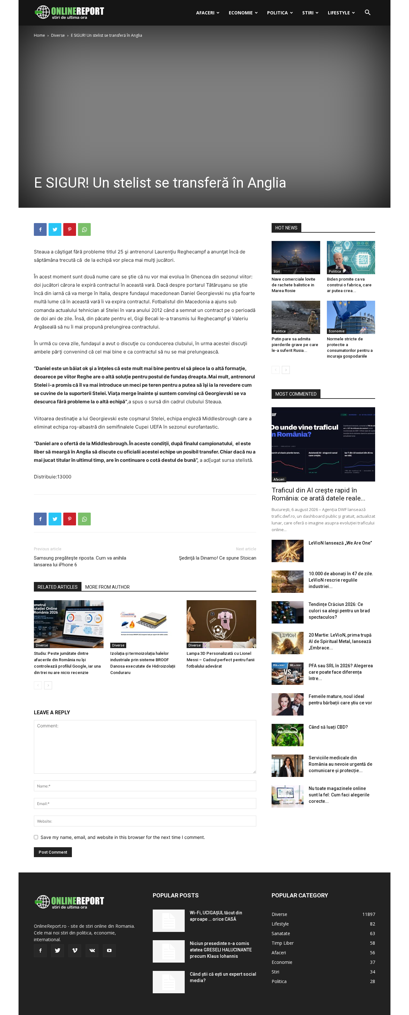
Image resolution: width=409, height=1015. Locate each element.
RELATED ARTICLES (58, 587)
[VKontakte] (92, 950)
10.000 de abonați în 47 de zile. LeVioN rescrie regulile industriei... (341, 580)
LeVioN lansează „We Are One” (340, 543)
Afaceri (205, 13)
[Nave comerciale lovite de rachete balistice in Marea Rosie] (296, 257)
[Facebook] (40, 229)
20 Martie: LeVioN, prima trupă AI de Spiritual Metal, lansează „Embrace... (340, 641)
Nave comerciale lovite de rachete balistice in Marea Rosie (293, 285)
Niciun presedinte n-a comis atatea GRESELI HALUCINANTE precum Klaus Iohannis (221, 950)
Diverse (58, 35)
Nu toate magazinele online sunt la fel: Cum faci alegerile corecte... (339, 795)
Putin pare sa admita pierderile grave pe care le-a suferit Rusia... (295, 345)
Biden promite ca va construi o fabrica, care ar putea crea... (349, 285)
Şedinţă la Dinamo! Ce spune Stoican (217, 558)
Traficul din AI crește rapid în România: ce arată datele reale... (319, 494)
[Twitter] (55, 229)
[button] (367, 13)
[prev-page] (38, 685)
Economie (241, 13)
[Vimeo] (74, 950)
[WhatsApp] (84, 229)
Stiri (307, 13)
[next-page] (48, 685)
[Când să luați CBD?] (288, 735)
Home (39, 35)
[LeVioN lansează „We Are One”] (288, 551)
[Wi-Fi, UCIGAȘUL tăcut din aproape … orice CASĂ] (169, 921)
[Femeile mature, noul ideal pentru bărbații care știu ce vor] (288, 704)
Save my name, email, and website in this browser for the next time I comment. (123, 837)
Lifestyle (339, 13)
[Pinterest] (69, 229)
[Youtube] (109, 950)
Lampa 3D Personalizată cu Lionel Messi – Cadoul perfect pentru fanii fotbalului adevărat (220, 660)
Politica (277, 13)
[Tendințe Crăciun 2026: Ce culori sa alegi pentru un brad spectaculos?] (288, 612)
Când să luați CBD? (328, 727)
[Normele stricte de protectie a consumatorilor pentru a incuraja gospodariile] (351, 317)
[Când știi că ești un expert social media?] (169, 982)
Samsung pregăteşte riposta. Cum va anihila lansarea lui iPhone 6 (80, 561)
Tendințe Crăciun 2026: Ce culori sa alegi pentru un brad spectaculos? (339, 611)
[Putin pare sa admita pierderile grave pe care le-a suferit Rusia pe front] (296, 317)
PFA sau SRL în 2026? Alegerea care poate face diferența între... (341, 672)
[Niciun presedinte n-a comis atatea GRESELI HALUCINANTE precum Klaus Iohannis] (169, 951)
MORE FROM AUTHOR (107, 587)
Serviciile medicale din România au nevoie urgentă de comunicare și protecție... (340, 764)
